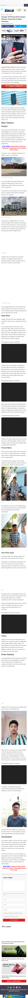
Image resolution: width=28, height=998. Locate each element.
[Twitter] (16, 987)
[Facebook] (8, 987)
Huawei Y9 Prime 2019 (7, 67)
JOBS (10, 989)
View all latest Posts (14, 981)
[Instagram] (13, 987)
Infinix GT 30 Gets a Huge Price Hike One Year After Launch (13, 959)
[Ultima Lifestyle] (14, 273)
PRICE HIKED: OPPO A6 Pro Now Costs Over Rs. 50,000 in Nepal (14, 976)
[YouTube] (11, 987)
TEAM (7, 989)
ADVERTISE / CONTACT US (14, 991)
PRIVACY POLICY (23, 989)
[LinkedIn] (19, 987)
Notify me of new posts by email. (11, 916)
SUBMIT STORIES (15, 989)
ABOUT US (3, 989)
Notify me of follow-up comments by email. (13, 913)
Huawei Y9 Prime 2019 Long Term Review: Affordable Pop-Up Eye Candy (14, 868)
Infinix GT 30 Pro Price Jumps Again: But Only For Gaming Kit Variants (13, 942)
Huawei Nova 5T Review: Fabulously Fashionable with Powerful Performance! (14, 148)
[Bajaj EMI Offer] (14, 996)
